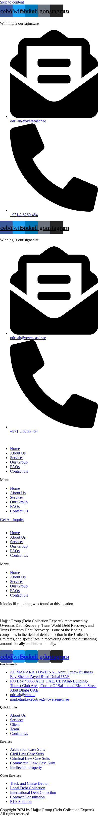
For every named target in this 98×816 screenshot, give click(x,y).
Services (16, 457)
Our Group (19, 462)
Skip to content (12, 2)
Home (15, 448)
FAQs (15, 467)
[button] (49, 480)
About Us (18, 453)
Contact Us (19, 471)
